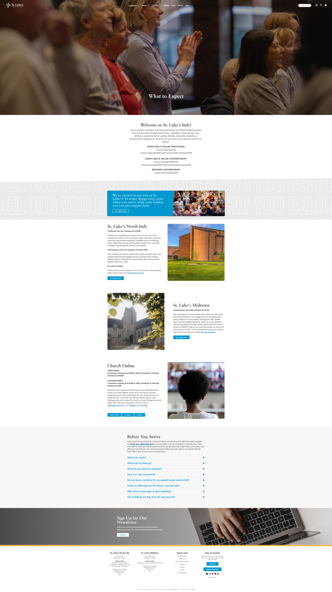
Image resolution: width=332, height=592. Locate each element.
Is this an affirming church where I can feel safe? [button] (153, 485)
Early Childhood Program (182, 561)
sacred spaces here (136, 272)
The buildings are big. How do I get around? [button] (151, 496)
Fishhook (175, 589)
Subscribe (123, 535)
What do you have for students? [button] (144, 468)
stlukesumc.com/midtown (150, 566)
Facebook (133, 405)
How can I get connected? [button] (141, 474)
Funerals (182, 567)
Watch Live (182, 559)
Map (119, 574)
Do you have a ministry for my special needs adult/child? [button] (158, 479)
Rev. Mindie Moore (208, 332)
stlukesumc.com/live (115, 405)
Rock (193, 589)
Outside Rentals (182, 573)
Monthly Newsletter (212, 569)
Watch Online (114, 415)
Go (309, 5)
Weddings (182, 564)
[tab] (166, 457)
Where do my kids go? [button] (139, 463)
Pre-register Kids (120, 211)
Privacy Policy (212, 577)
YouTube (144, 405)
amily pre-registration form (142, 444)
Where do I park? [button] (136, 457)
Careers (182, 570)
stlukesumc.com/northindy (119, 569)
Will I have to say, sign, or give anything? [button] (149, 491)
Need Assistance (182, 556)
